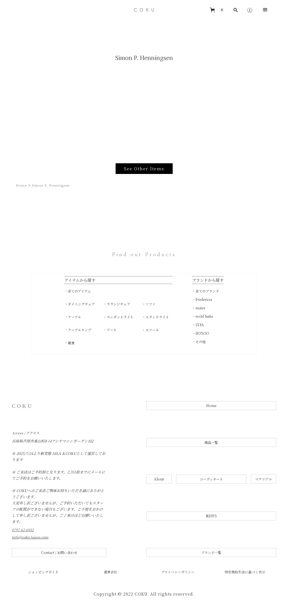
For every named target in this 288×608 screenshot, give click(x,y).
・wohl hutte (202, 316)
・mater (198, 307)
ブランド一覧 (211, 552)
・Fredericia (202, 299)
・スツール (150, 329)
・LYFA (198, 324)
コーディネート (211, 479)
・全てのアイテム (77, 291)
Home (21, 185)
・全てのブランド (205, 291)
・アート (110, 329)
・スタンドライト (155, 316)
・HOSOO (200, 333)
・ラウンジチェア (116, 303)
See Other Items (144, 168)
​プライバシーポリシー (178, 572)
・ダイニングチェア (79, 303)
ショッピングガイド (43, 572)
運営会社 (110, 572)
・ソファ (149, 303)
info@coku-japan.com (30, 537)
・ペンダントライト (118, 316)
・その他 (199, 341)
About (159, 479)
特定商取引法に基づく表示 (245, 572)
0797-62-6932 (23, 529)
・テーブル (72, 316)
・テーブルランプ (77, 329)
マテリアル (263, 479)
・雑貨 (69, 342)
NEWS (211, 515)
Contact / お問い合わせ (59, 552)
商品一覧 (211, 442)
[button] (217, 10)
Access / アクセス (25, 433)
